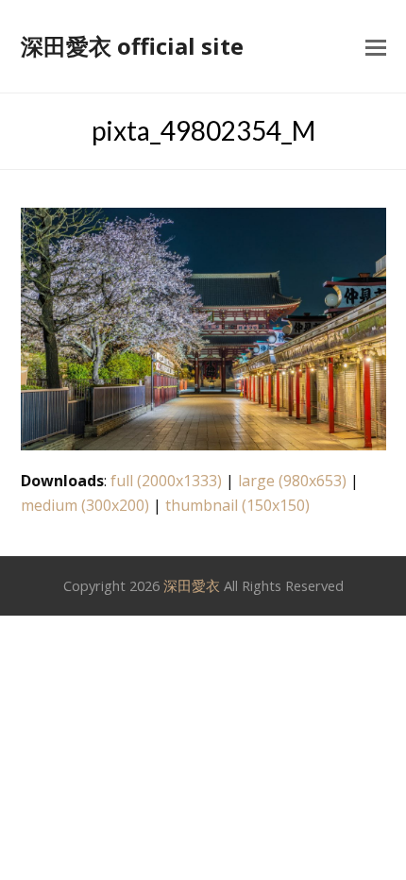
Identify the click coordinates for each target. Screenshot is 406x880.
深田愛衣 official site (132, 45)
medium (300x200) (85, 505)
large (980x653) (292, 480)
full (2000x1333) (166, 480)
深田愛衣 (191, 585)
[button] (375, 46)
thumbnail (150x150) (237, 505)
